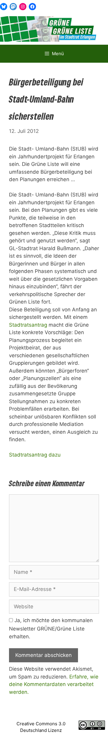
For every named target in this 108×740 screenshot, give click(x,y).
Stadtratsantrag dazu (35, 455)
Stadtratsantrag (28, 325)
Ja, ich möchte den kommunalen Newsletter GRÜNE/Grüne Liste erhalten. (51, 628)
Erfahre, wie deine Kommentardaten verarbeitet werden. (53, 684)
